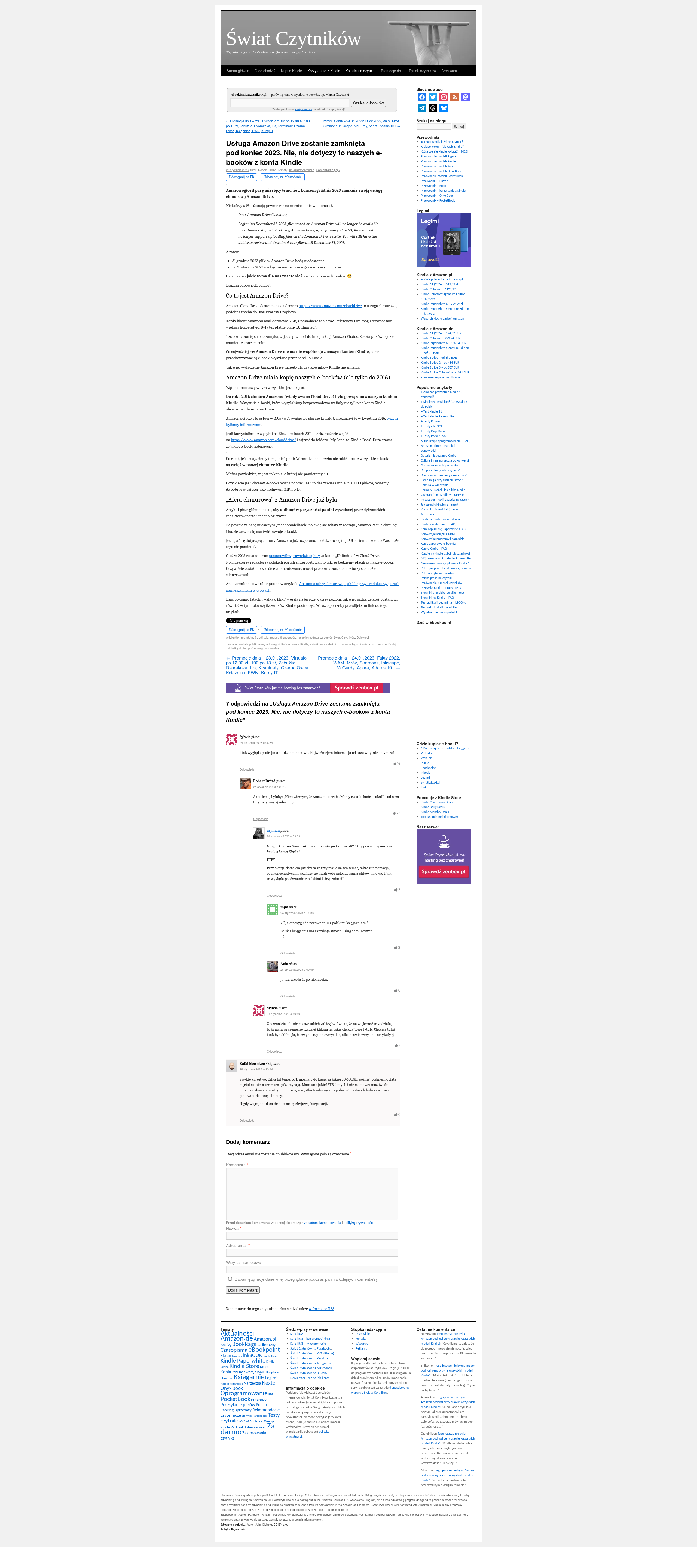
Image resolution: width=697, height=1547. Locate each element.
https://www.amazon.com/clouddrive (330, 305)
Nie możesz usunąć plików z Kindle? (445, 563)
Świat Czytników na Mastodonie (311, 1368)
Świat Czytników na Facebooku (310, 1348)
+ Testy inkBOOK (432, 426)
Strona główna (238, 70)
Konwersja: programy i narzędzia (442, 539)
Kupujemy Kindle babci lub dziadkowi (445, 553)
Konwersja (247, 1372)
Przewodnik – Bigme (434, 181)
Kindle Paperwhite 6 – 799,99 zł (442, 304)
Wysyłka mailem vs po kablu (439, 612)
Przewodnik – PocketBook (438, 200)
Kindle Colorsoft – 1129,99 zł (439, 289)
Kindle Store (244, 1366)
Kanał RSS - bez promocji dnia (310, 1339)
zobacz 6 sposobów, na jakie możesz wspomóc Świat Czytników (312, 637)
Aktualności (237, 1334)
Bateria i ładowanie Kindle (438, 455)
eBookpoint (264, 1350)
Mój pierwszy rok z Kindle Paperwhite (446, 558)
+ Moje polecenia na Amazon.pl (442, 279)
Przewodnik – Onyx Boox (437, 195)
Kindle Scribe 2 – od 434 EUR (440, 362)
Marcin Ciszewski (337, 95)
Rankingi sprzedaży (236, 1410)
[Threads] (433, 108)
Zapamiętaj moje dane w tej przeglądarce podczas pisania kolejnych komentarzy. (307, 1279)
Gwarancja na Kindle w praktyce (442, 495)
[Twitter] (433, 97)
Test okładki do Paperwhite (439, 607)
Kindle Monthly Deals (435, 812)
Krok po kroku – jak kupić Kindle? (442, 146)
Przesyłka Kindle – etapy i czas (441, 588)
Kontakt (361, 1339)
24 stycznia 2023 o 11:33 (297, 913)
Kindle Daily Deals (433, 807)
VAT (246, 1421)
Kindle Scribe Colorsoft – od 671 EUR (445, 372)
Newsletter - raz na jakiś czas (309, 1378)
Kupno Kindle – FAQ (434, 548)
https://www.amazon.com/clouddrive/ (263, 439)
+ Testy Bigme (430, 421)
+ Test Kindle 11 (431, 411)
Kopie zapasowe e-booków (438, 544)
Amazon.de (237, 1338)
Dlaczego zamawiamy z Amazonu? (444, 475)
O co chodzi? (265, 70)
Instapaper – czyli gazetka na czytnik (445, 500)
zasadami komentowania (322, 1222)
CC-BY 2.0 (280, 1524)
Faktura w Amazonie (434, 485)
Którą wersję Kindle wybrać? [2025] (444, 151)
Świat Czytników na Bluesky (308, 1373)
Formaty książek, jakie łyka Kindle (443, 490)
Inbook (425, 773)
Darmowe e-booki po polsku (439, 465)
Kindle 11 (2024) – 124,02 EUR (441, 333)
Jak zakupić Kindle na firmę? (439, 504)
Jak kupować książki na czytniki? (442, 142)
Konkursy (229, 1372)
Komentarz (237, 1164)
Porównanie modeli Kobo (437, 166)
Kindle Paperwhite (243, 1361)
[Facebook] (422, 97)
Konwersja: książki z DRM (438, 534)
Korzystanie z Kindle (323, 70)
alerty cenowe (303, 109)
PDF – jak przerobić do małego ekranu (446, 568)
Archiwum (449, 70)
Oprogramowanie (244, 1393)
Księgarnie (249, 1377)
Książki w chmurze (301, 170)
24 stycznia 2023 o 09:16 (269, 786)
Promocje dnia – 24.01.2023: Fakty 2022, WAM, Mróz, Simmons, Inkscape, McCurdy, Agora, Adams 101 (360, 123)
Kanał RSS (297, 1334)
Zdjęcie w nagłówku (233, 1524)
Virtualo (426, 753)
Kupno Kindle (291, 70)
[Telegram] (422, 108)
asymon (273, 830)
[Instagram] (443, 97)
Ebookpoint (428, 768)
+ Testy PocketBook (433, 436)
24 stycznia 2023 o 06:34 (256, 742)
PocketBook (235, 1399)
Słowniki (247, 1416)
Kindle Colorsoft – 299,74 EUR (440, 338)
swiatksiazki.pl (430, 782)
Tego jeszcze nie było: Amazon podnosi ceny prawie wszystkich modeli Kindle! (448, 1338)
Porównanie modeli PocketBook (442, 176)
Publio (425, 763)
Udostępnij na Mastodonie (283, 177)
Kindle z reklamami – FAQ (438, 524)
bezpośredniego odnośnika (261, 648)
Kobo (264, 1367)
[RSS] (454, 97)
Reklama (361, 1348)
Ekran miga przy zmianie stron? (442, 480)
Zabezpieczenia (255, 1427)
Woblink (426, 758)
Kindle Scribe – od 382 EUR (439, 358)
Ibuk (423, 787)
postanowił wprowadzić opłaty (294, 555)
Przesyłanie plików (238, 1405)
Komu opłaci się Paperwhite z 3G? (443, 529)
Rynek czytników (422, 70)
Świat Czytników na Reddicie (309, 1358)
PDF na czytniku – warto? (437, 573)
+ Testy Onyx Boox (433, 431)
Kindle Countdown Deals (437, 802)
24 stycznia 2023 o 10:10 (283, 1013)
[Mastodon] (465, 97)
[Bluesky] (443, 108)
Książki (261, 1372)
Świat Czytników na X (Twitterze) (312, 1353)
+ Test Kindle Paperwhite (437, 416)
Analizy (226, 1345)
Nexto (269, 1383)
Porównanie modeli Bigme (438, 156)
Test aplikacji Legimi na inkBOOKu (443, 602)
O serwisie (363, 1334)
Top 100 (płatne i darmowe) (439, 817)
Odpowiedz (247, 769)
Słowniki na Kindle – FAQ (437, 597)
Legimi (425, 777)
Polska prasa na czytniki (436, 578)
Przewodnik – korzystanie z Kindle (443, 191)
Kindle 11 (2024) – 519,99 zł (439, 284)
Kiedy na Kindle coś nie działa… (441, 519)
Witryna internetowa (243, 1262)
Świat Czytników (294, 38)
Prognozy (259, 1400)
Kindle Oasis (270, 1356)
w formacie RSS (321, 1308)
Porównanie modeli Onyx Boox (441, 171)
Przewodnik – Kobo (433, 186)
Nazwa (233, 1228)
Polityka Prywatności (233, 1529)
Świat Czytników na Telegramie (311, 1363)
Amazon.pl (265, 1339)
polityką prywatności (359, 1222)
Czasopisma (234, 1350)
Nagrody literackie (232, 1383)
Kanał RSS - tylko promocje (308, 1343)
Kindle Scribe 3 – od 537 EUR (440, 367)
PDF (270, 1394)
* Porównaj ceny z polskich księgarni (445, 748)
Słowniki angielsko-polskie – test (442, 593)
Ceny (272, 1345)
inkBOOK (252, 1355)
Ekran (226, 1355)
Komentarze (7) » (328, 170)
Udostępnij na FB (241, 177)
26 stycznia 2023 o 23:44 (256, 1069)
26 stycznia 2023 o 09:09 (297, 969)
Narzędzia (252, 1383)
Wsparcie (362, 1343)
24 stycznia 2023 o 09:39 (283, 836)
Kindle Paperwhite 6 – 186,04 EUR (443, 343)
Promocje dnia (392, 70)
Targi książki (260, 1416)
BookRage (244, 1344)
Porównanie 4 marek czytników (441, 583)
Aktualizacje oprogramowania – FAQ (445, 441)
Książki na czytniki (360, 70)
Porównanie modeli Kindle (438, 161)
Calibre (263, 1345)
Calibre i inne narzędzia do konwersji (445, 460)
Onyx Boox (232, 1388)
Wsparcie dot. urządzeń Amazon (442, 318)
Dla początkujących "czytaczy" (440, 470)
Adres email (238, 1245)
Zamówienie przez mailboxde (440, 377)
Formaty (237, 1356)
